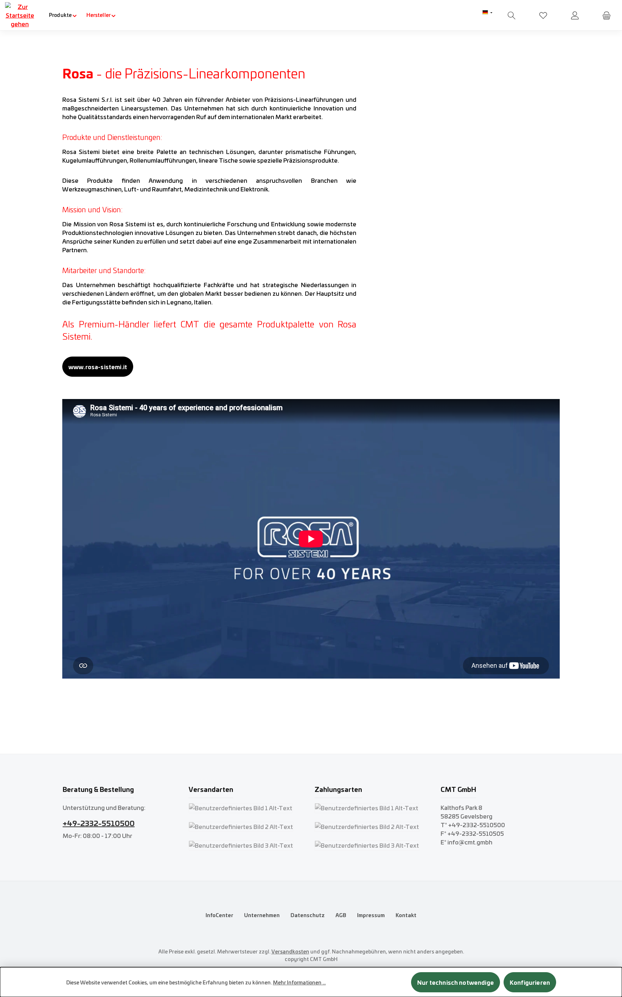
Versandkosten (290, 951)
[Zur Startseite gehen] (20, 15)
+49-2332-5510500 (99, 822)
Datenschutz (307, 915)
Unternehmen (262, 915)
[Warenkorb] (606, 15)
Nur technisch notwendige (455, 982)
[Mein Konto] (574, 15)
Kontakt (406, 915)
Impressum (371, 915)
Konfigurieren (530, 982)
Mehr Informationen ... (299, 982)
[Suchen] (511, 15)
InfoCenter (219, 915)
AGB (340, 915)
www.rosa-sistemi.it (97, 366)
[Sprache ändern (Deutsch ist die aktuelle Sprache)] (487, 12)
